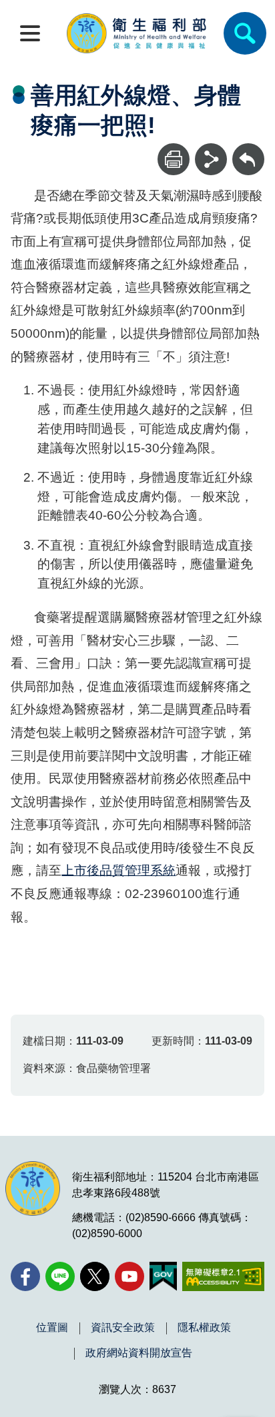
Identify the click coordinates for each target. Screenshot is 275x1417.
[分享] (211, 159)
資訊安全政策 (123, 1327)
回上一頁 (248, 149)
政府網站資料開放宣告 (138, 1353)
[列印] (174, 159)
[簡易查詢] (245, 33)
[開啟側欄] (30, 33)
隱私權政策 (204, 1327)
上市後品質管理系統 (118, 870)
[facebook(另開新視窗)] (25, 1276)
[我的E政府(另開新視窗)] (163, 1276)
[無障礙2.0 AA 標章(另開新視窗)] (223, 1276)
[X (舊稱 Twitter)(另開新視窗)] (94, 1276)
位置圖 (52, 1327)
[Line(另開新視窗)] (60, 1276)
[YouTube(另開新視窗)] (129, 1276)
